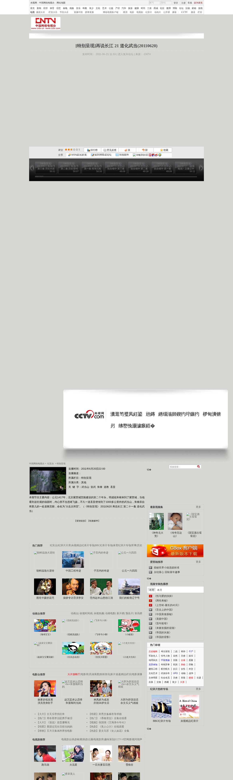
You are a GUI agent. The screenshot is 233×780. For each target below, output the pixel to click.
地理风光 (153, 660)
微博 (168, 8)
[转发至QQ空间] (159, 155)
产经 (117, 8)
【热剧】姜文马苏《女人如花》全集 (108, 730)
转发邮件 (124, 154)
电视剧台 (66, 739)
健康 (137, 8)
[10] (77, 149)
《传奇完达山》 (175, 534)
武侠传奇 (165, 673)
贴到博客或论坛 (102, 154)
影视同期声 (135, 739)
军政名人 (153, 656)
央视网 (33, 2)
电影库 (84, 674)
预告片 (129, 613)
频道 (193, 12)
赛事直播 (89, 12)
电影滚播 (137, 674)
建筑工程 (153, 669)
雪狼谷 (129, 764)
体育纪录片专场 (122, 545)
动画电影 (110, 613)
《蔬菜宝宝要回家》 (45, 657)
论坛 (181, 8)
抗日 (175, 669)
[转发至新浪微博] (156, 155)
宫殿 (175, 660)
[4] (68, 149)
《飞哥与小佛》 (101, 634)
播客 (174, 12)
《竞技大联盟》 (101, 657)
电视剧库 (99, 739)
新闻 (39, 8)
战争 (191, 673)
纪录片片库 (64, 545)
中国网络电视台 (46, 2)
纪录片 (148, 12)
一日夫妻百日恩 (101, 764)
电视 (32, 12)
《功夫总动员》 (73, 657)
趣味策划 (109, 739)
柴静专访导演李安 (73, 597)
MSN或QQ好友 (79, 154)
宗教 (191, 664)
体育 (52, 8)
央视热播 (99, 613)
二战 (175, 651)
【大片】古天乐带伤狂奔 (51, 714)
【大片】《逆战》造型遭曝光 (53, 722)
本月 (159, 590)
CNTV (147, 54)
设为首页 (198, 2)
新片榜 (120, 613)
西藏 (166, 682)
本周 (151, 590)
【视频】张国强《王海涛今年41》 (107, 722)
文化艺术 (153, 673)
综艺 (58, 8)
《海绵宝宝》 (45, 634)
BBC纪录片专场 (103, 545)
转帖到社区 (142, 155)
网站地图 (61, 2)
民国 (175, 664)
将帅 (183, 651)
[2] (66, 149)
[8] (74, 149)
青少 (91, 8)
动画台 (74, 613)
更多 (198, 507)
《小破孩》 (129, 634)
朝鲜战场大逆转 (45, 570)
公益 (111, 8)
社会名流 (165, 677)
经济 (45, 8)
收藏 (165, 150)
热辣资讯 (105, 674)
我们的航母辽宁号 (129, 597)
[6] (71, 149)
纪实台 (50, 463)
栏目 (200, 12)
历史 (139, 545)
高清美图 (94, 674)
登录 (176, 3)
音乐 (78, 8)
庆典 (151, 682)
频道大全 (40, 12)
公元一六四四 (129, 570)
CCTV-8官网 (122, 739)
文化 (98, 8)
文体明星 (153, 677)
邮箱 (194, 8)
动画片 (157, 12)
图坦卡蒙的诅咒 (45, 597)
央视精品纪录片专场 (82, 545)
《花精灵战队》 (73, 634)
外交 (191, 669)
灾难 (183, 656)
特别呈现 (61, 463)
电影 (132, 12)
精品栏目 (126, 674)
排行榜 (94, 150)
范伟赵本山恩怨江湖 (101, 597)
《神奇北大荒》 (157, 534)
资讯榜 (138, 613)
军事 (134, 545)
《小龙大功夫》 (129, 657)
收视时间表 (86, 613)
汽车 (124, 8)
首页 (32, 8)
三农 (149, 8)
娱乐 (191, 656)
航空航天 (165, 669)
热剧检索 (77, 739)
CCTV (184, 12)
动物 (183, 673)
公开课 (166, 12)
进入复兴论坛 (125, 54)
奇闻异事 (165, 664)
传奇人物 (165, 656)
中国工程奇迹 (73, 570)
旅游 (130, 8)
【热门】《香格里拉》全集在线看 (107, 718)
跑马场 (45, 764)
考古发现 (165, 651)
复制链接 (80, 521)
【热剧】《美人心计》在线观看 (106, 726)
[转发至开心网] (150, 155)
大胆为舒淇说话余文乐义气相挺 (129, 701)
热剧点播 (88, 739)
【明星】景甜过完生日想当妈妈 (54, 726)
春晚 (65, 8)
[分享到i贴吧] (153, 155)
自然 (175, 656)
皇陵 (183, 677)
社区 (162, 8)
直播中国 (78, 12)
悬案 (191, 660)
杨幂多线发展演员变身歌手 (45, 701)
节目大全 (64, 12)
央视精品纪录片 (189, 720)
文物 (159, 682)
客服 (190, 2)
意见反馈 (111, 150)
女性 (183, 669)
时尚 (143, 8)
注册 (183, 3)
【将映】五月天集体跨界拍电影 (54, 730)
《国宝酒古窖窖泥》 (194, 534)
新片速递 (115, 674)
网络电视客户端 (110, 12)
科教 (85, 8)
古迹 (199, 677)
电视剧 (140, 12)
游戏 (200, 8)
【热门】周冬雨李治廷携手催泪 (54, 718)
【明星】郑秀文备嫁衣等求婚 (105, 714)
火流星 (73, 764)
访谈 (187, 8)
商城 (156, 8)
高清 (125, 12)
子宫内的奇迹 (101, 570)
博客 (175, 8)
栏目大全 (53, 12)
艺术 (104, 8)
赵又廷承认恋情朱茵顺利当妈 (73, 701)
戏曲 (72, 8)
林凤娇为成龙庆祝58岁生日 (101, 701)
